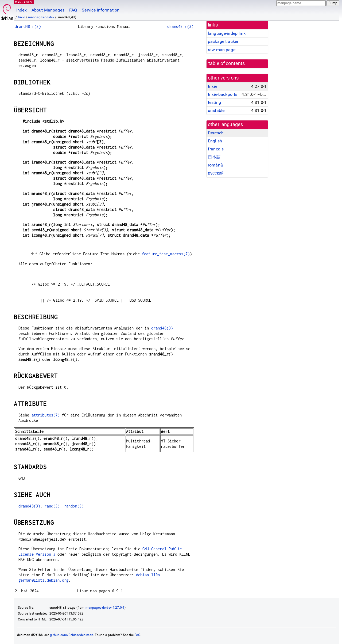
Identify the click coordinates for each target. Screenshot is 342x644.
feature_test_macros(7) (166, 254)
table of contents (226, 63)
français (216, 148)
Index (21, 10)
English (215, 140)
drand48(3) (162, 328)
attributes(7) (46, 415)
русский (216, 173)
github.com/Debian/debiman (71, 635)
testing (214, 102)
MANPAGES (23, 2)
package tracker (223, 41)
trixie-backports (222, 94)
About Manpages (48, 10)
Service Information (100, 10)
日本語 (214, 157)
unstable (216, 110)
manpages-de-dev (41, 17)
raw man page (221, 49)
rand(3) (52, 506)
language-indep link (227, 33)
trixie (21, 17)
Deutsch (216, 132)
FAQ (73, 10)
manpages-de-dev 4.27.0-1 (105, 607)
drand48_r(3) (28, 26)
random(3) (74, 506)
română (215, 165)
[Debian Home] (7, 11)
